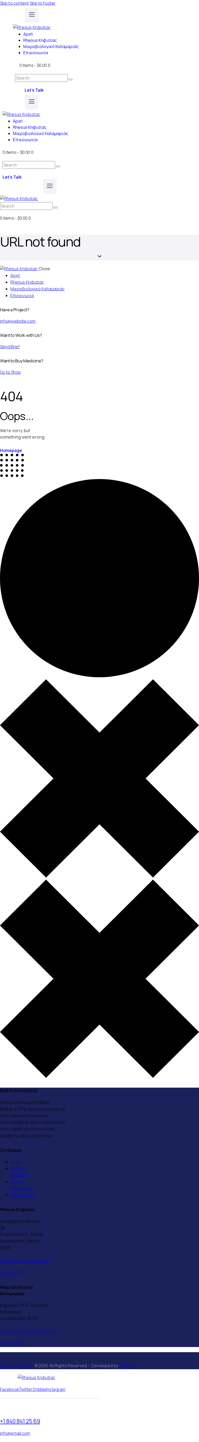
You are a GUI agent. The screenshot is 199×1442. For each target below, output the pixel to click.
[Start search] (70, 79)
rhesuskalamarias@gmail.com (28, 1331)
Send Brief (10, 346)
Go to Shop (10, 372)
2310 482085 (12, 1343)
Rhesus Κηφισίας (17, 1365)
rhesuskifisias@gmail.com (24, 1261)
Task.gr (126, 1365)
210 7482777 (11, 1273)
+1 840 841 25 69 (20, 1421)
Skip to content (14, 3)
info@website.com (18, 321)
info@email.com (15, 1433)
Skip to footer (43, 3)
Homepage (11, 450)
